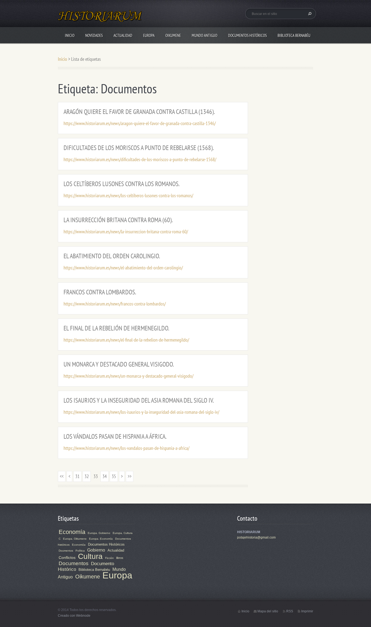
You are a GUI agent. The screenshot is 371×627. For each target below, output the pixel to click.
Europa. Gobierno (99, 532)
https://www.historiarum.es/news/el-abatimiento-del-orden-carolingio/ (123, 268)
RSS (289, 611)
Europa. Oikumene (75, 538)
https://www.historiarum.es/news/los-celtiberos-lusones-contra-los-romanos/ (128, 195)
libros (119, 557)
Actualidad (123, 35)
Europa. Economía (101, 538)
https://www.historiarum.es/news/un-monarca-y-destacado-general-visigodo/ (128, 376)
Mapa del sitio (267, 611)
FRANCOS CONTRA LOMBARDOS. (100, 292)
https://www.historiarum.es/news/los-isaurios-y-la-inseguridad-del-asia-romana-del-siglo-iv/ (141, 412)
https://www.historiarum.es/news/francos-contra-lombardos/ (115, 304)
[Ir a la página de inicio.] (100, 19)
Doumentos (66, 550)
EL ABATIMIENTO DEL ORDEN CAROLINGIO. (112, 256)
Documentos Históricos (247, 35)
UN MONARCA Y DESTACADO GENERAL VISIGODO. (119, 364)
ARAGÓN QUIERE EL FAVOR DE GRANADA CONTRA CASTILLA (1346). (139, 111)
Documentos (74, 563)
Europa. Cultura (123, 532)
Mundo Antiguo (204, 35)
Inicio (69, 35)
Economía (72, 532)
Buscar (309, 13)
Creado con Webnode (74, 616)
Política (80, 550)
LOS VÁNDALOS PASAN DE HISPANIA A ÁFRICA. (115, 436)
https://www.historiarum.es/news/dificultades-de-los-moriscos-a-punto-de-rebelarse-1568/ (140, 159)
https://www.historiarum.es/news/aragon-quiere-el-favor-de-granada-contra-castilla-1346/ (140, 123)
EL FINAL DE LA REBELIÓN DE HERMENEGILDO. (116, 328)
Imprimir (307, 611)
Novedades (94, 35)
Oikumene (173, 35)
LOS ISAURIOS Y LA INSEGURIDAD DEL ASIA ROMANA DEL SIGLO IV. (139, 400)
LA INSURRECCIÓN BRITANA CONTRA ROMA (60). (118, 220)
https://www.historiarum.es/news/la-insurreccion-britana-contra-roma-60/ (126, 231)
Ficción (109, 557)
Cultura (90, 556)
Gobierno (96, 550)
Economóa (79, 544)
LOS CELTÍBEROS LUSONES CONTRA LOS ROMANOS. (122, 184)
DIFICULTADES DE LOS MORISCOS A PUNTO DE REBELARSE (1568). (139, 148)
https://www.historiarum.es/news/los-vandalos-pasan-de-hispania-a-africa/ (126, 448)
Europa (149, 35)
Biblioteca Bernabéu (294, 35)
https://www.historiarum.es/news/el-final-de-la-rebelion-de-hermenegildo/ (126, 340)
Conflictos (67, 557)
